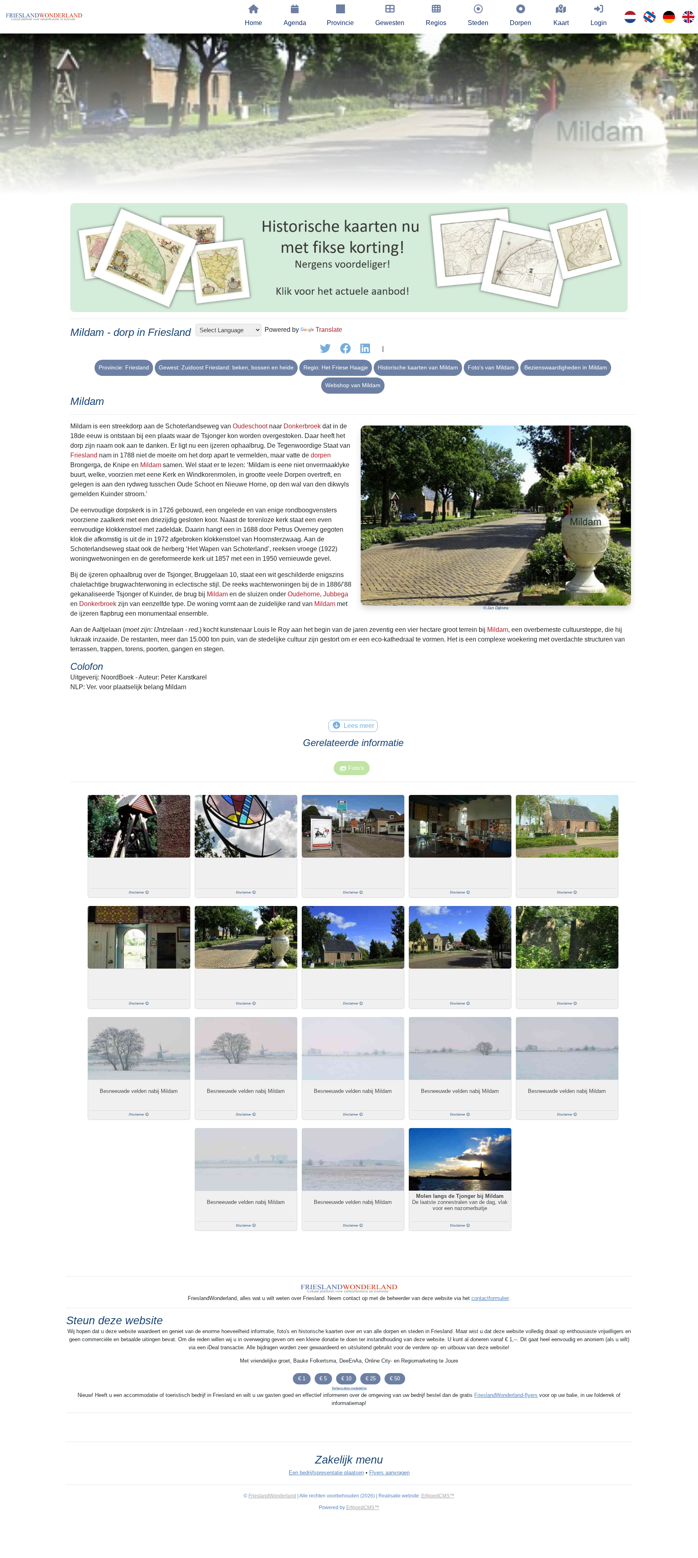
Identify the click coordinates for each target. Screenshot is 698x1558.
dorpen (321, 455)
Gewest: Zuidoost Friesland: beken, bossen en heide (226, 367)
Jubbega (335, 594)
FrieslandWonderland (272, 1496)
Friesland (83, 455)
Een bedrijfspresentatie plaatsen (326, 1473)
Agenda (295, 22)
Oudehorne (304, 594)
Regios (436, 22)
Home (253, 22)
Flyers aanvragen (389, 1473)
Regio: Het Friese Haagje (335, 367)
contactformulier (490, 1298)
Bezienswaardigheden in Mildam (565, 367)
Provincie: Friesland (124, 367)
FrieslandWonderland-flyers (506, 1395)
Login (599, 22)
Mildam (150, 464)
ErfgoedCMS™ (437, 1496)
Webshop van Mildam (353, 385)
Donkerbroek (302, 426)
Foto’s (356, 768)
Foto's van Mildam (491, 367)
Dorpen (520, 22)
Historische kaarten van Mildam (418, 367)
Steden (478, 22)
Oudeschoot (250, 426)
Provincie (340, 22)
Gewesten (389, 22)
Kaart (561, 22)
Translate (328, 329)
